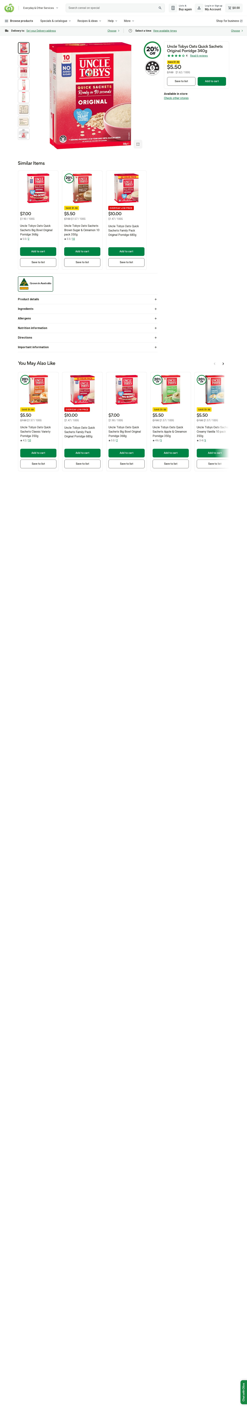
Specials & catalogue (53, 21)
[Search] (160, 8)
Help (111, 21)
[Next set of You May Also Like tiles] (223, 364)
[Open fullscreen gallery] (138, 144)
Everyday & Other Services (38, 8)
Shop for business (227, 21)
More (127, 21)
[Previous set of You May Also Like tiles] (215, 364)
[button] (24, 48)
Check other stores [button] (176, 98)
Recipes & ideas (87, 21)
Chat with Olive (243, 1392)
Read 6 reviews (199, 55)
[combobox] (115, 8)
